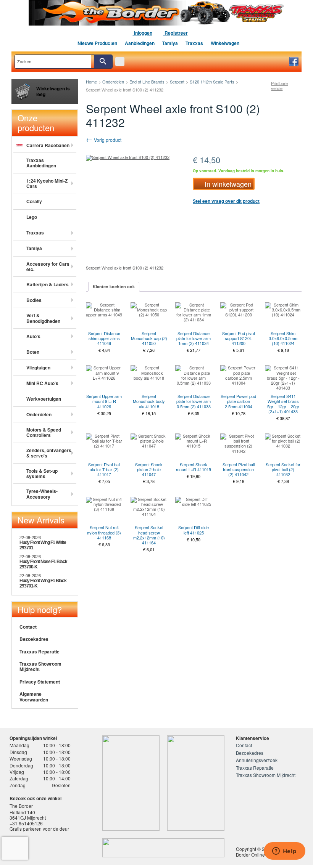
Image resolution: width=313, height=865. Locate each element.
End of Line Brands (147, 82)
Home (91, 82)
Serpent (177, 82)
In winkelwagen (228, 184)
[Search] (103, 61)
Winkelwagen (225, 43)
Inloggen (142, 32)
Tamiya (170, 43)
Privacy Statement (39, 681)
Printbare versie (279, 86)
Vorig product (107, 139)
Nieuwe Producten (97, 43)
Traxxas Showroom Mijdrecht (40, 666)
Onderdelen (113, 82)
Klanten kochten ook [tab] (114, 286)
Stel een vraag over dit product (226, 200)
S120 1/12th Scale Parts (212, 82)
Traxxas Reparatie (39, 651)
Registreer (175, 32)
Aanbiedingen (140, 43)
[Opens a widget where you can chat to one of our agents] (284, 851)
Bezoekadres (33, 639)
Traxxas (194, 43)
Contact (28, 626)
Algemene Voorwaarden (33, 696)
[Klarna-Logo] (67, 848)
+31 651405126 (26, 823)
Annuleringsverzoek (257, 760)
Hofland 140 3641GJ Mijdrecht (28, 815)
